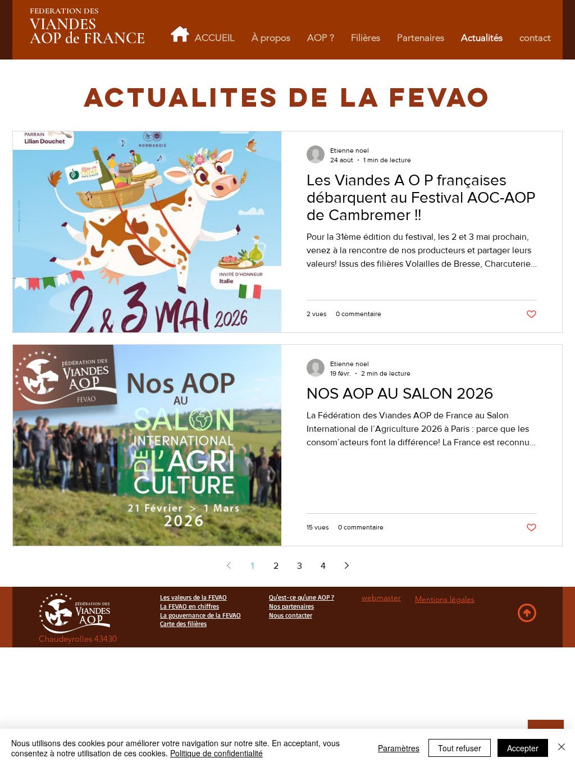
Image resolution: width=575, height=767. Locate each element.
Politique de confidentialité (216, 753)
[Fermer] (561, 748)
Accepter (523, 748)
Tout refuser (459, 748)
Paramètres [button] (398, 748)
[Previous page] (228, 565)
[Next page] (346, 565)
